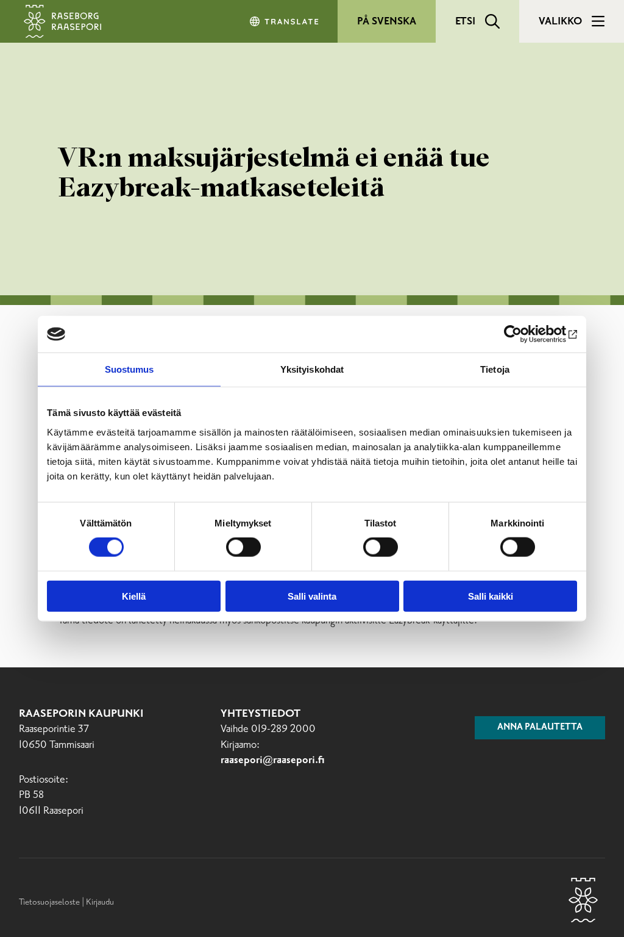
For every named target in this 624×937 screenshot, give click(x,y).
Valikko (560, 21)
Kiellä (134, 596)
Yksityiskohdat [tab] (312, 369)
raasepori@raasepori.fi (273, 760)
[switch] (243, 547)
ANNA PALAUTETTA (540, 727)
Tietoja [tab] (494, 369)
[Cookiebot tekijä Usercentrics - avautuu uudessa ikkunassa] (523, 334)
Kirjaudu (100, 902)
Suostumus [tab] (129, 369)
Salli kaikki (490, 596)
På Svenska (386, 21)
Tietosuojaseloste (49, 902)
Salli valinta (312, 596)
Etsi (465, 21)
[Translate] (285, 21)
